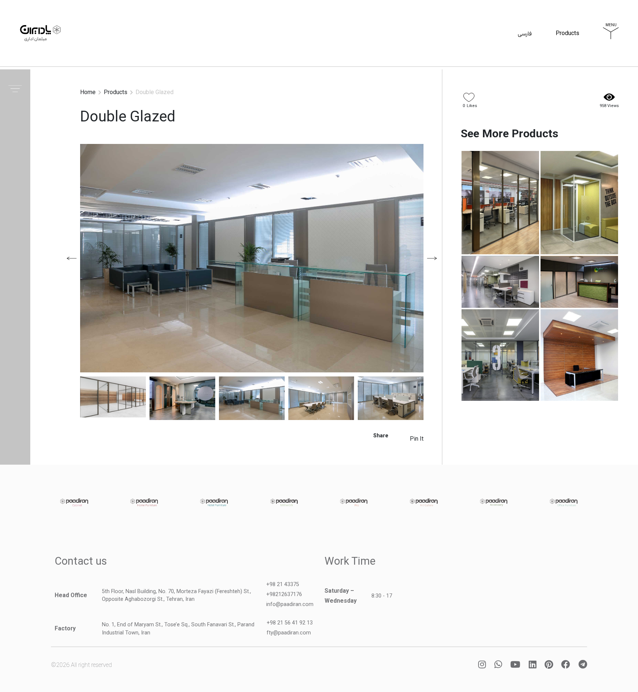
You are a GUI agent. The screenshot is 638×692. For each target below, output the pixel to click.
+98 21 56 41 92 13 (290, 623)
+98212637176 (284, 594)
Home (88, 92)
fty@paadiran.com (289, 633)
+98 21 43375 (282, 584)
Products (567, 34)
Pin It (416, 438)
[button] (432, 258)
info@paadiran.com (289, 604)
